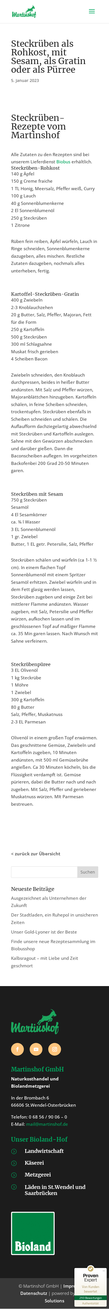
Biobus (63, 161)
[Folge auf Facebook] (17, 1049)
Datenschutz (33, 1293)
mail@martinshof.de (47, 1124)
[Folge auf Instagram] (54, 1049)
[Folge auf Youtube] (36, 1049)
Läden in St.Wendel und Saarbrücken (55, 1190)
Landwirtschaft (44, 1151)
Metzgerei (38, 1174)
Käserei (34, 1163)
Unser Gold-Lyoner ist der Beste (44, 932)
